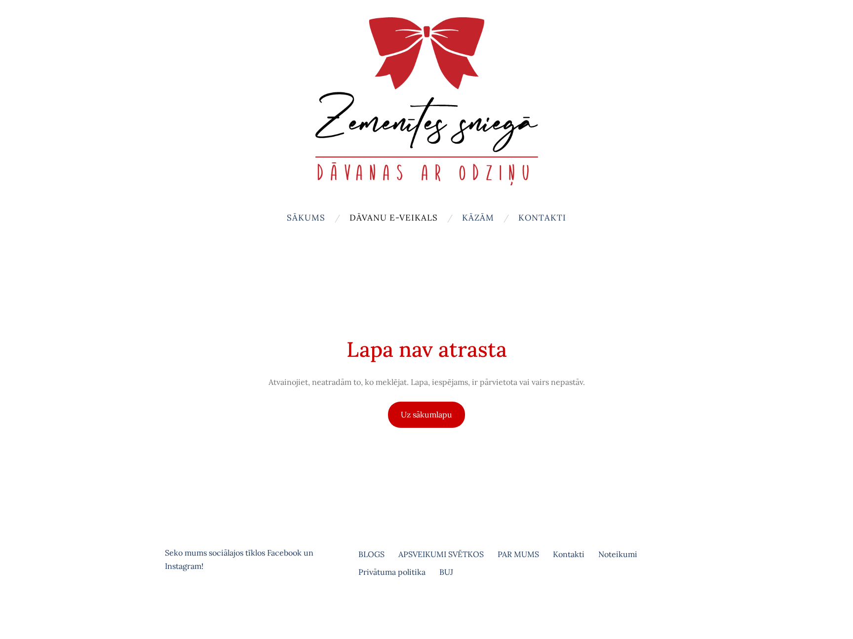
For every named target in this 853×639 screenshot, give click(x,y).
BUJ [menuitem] (446, 572)
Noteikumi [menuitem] (617, 554)
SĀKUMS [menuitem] (306, 217)
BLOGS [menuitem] (371, 554)
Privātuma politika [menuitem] (392, 572)
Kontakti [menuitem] (542, 217)
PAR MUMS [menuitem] (518, 554)
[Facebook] (175, 606)
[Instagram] (196, 606)
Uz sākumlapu (426, 414)
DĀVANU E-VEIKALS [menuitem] (393, 217)
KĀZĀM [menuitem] (478, 217)
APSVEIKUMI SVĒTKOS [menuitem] (441, 554)
